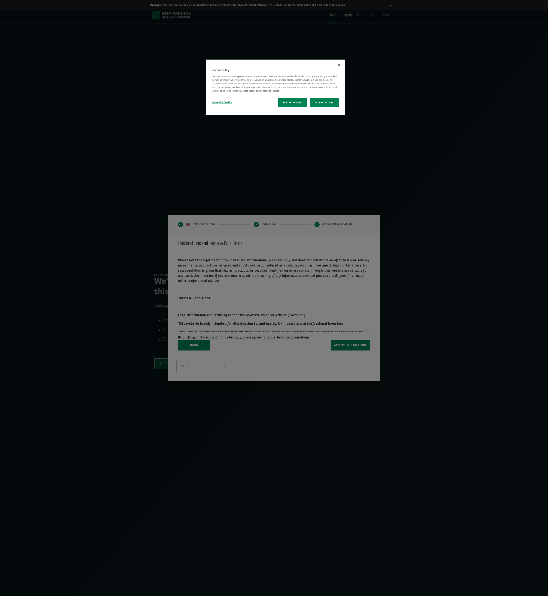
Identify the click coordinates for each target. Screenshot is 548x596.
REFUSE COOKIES (292, 102)
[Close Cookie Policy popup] (339, 64)
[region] (275, 87)
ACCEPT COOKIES (324, 102)
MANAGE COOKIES (222, 102)
